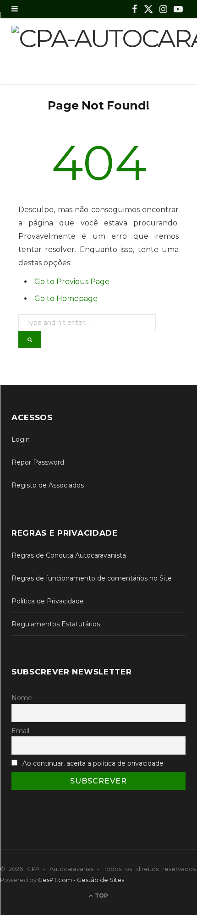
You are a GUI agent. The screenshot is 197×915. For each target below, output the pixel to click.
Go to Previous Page (71, 281)
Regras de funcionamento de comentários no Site (91, 578)
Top (100, 895)
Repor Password (37, 462)
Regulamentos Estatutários (55, 624)
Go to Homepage (66, 298)
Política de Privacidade (47, 601)
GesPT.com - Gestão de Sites (81, 879)
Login (20, 439)
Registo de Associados (47, 485)
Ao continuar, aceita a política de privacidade (93, 763)
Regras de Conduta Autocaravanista (68, 555)
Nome (21, 698)
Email (20, 731)
